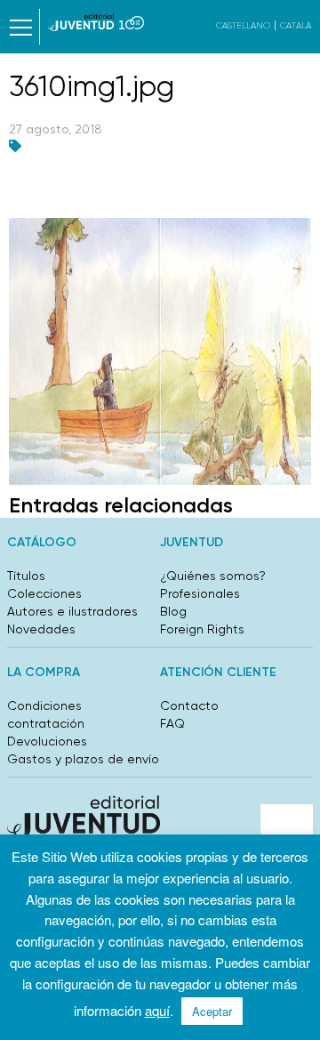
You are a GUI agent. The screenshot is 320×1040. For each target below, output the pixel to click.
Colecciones (44, 593)
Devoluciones (47, 741)
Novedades (41, 629)
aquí (157, 1010)
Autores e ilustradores (72, 611)
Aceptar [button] (212, 1011)
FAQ (172, 723)
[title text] (96, 22)
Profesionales (200, 593)
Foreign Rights (202, 629)
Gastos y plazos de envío (83, 759)
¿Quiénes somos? (213, 575)
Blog (173, 611)
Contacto (189, 705)
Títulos (26, 575)
